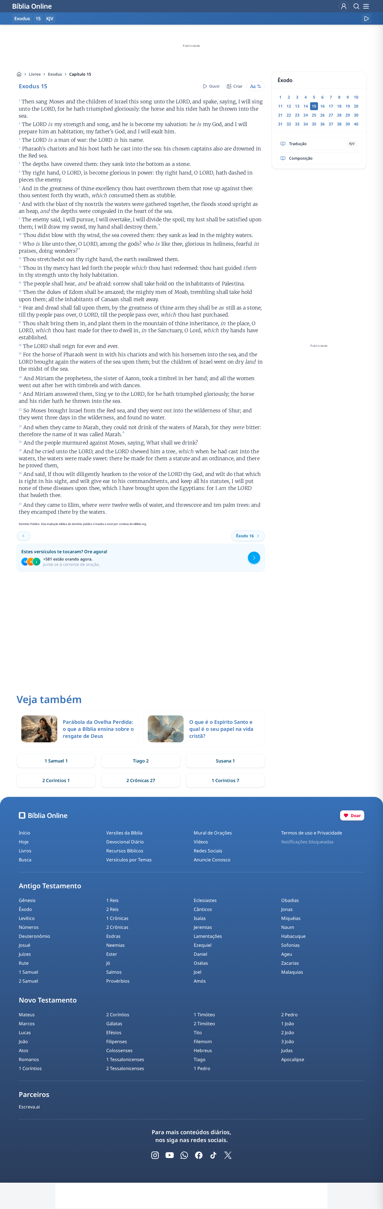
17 (331, 106)
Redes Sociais (208, 851)
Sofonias (290, 945)
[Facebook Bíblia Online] (198, 1155)
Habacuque (293, 936)
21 (280, 115)
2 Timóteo (204, 1023)
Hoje (24, 842)
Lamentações (208, 936)
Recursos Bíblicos (124, 851)
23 (297, 115)
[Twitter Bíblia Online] (227, 1155)
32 (289, 124)
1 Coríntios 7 (225, 780)
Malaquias (292, 972)
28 (339, 115)
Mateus (27, 1015)
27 (331, 115)
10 (356, 97)
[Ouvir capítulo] (366, 18)
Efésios (113, 1032)
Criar (238, 86)
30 (356, 115)
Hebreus (203, 1050)
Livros (35, 74)
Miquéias (291, 918)
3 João (287, 1041)
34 (305, 124)
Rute (24, 963)
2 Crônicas (117, 927)
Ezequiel (202, 945)
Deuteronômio (34, 936)
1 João (287, 1023)
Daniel (200, 954)
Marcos (27, 1023)
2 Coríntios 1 (56, 780)
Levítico (27, 918)
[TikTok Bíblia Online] (213, 1155)
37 (331, 124)
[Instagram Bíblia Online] (155, 1155)
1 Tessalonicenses (125, 1059)
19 (347, 106)
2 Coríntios (117, 1015)
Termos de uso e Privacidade (311, 833)
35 (314, 124)
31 (280, 124)
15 (38, 18)
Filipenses (116, 1041)
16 (322, 106)
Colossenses (119, 1050)
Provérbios (118, 981)
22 (289, 115)
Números (29, 927)
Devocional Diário (125, 842)
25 (314, 115)
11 (280, 106)
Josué (24, 945)
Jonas (287, 909)
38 (339, 124)
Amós (200, 981)
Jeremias (203, 927)
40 (356, 124)
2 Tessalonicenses (125, 1068)
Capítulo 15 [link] (80, 74)
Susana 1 (225, 761)
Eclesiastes (205, 900)
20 (356, 106)
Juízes (25, 954)
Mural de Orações (213, 833)
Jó (108, 963)
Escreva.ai (29, 1107)
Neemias (115, 945)
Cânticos (203, 909)
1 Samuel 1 (56, 761)
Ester (111, 954)
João (23, 1041)
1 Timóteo (204, 1015)
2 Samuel (28, 981)
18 (339, 106)
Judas (287, 1050)
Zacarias (290, 963)
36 (322, 124)
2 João (287, 1032)
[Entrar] (344, 6)
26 (322, 115)
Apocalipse (292, 1059)
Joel (197, 972)
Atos (23, 1050)
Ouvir (214, 86)
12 (289, 106)
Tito (198, 1032)
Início (24, 833)
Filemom (203, 1041)
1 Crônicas (117, 918)
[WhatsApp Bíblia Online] (184, 1155)
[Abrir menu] (366, 6)
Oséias (201, 963)
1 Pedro (202, 1068)
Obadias (290, 900)
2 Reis (112, 909)
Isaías (200, 918)
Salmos (114, 972)
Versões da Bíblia (124, 833)
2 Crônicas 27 (140, 780)
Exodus (55, 74)
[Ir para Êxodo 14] (23, 535)
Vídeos (201, 842)
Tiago (200, 1059)
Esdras (113, 936)
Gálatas (114, 1023)
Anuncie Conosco (212, 860)
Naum (287, 927)
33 (297, 124)
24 (305, 115)
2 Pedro (289, 1015)
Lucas (25, 1032)
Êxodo (25, 909)
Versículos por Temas (129, 860)
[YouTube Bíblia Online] (169, 1155)
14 (305, 106)
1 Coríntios (30, 1068)
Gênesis (27, 900)
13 (297, 106)
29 (347, 115)
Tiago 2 (141, 761)
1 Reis (112, 900)
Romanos (29, 1059)
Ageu (286, 954)
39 (347, 124)
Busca (25, 860)
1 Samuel (28, 972)
